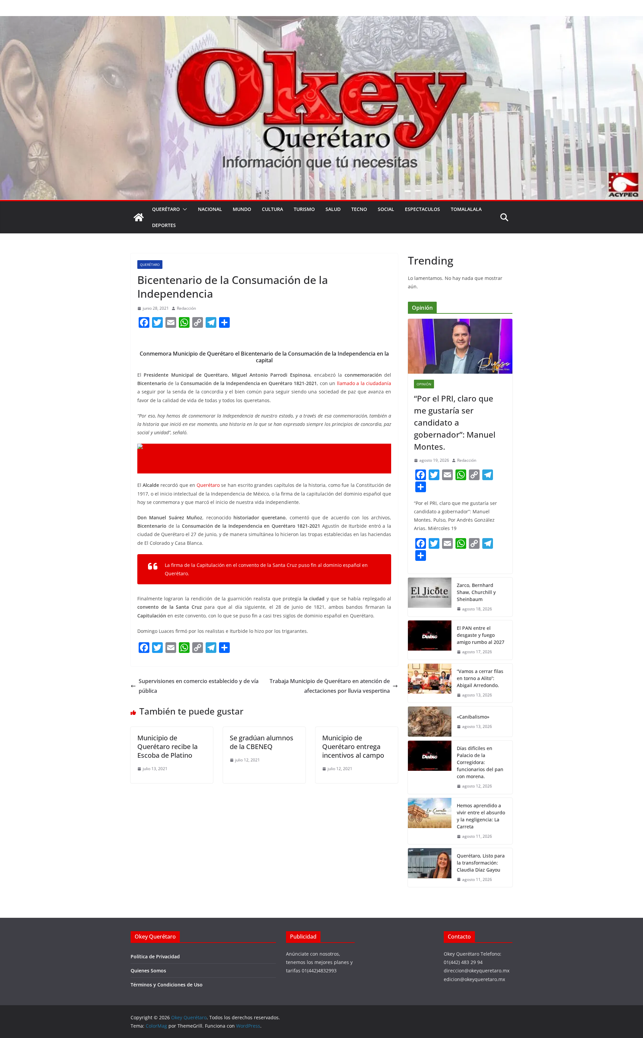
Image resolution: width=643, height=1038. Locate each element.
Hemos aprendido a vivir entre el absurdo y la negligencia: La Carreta (481, 816)
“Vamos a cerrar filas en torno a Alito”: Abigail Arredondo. (480, 678)
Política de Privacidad (155, 956)
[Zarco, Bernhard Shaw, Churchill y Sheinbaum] (429, 597)
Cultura (272, 209)
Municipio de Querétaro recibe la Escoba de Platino (167, 746)
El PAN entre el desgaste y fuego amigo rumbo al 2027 (480, 635)
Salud (333, 209)
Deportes (164, 225)
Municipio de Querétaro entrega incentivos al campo (353, 746)
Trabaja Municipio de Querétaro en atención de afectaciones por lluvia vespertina (330, 685)
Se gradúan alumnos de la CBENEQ (261, 742)
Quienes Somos (148, 970)
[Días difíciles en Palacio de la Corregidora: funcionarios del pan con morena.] (429, 767)
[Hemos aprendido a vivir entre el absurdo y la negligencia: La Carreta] (429, 821)
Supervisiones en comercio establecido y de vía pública (199, 685)
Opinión (424, 384)
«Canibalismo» (473, 717)
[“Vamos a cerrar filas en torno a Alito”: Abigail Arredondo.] (429, 683)
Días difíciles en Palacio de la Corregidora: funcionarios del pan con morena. (480, 762)
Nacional (210, 209)
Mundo (242, 209)
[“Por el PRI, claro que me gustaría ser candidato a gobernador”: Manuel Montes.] (460, 346)
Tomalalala (466, 209)
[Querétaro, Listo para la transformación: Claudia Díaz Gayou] (429, 867)
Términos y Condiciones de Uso (167, 984)
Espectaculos (422, 209)
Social (386, 209)
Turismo (304, 209)
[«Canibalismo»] (429, 722)
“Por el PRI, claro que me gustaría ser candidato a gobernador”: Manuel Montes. (454, 422)
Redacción (186, 308)
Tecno (359, 209)
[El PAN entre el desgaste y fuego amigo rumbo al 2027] (429, 640)
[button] (183, 209)
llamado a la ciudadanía (364, 383)
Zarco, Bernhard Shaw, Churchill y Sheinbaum (476, 592)
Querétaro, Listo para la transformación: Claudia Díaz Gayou (481, 862)
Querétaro (166, 209)
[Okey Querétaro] (321, 20)
